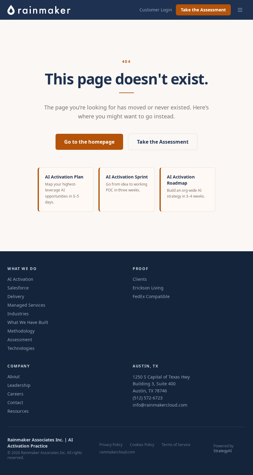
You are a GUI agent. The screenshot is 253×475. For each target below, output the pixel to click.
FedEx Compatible (151, 296)
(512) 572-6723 (148, 398)
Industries (18, 314)
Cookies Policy (142, 444)
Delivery (15, 296)
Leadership (19, 385)
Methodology (21, 331)
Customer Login (155, 10)
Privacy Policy (110, 444)
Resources (18, 411)
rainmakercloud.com (117, 452)
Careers (15, 394)
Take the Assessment (203, 10)
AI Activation (20, 279)
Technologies (21, 348)
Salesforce (18, 288)
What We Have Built (27, 322)
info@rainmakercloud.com (160, 405)
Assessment (19, 339)
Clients (140, 279)
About (13, 376)
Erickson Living (148, 288)
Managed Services (26, 305)
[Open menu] (240, 9)
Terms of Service (176, 444)
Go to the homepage (89, 141)
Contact (15, 402)
